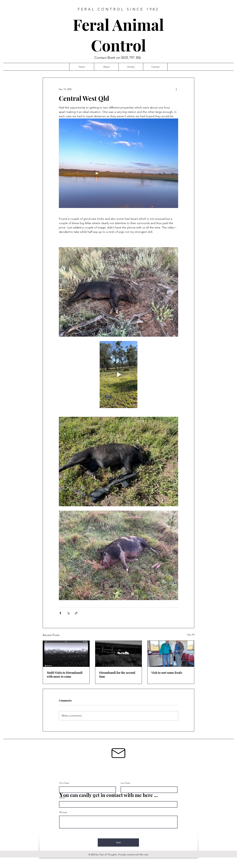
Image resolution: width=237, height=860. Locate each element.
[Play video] (118, 374)
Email (62, 797)
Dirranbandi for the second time (117, 674)
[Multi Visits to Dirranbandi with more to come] (66, 654)
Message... (64, 812)
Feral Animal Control (118, 34)
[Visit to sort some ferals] (171, 654)
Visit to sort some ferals (166, 673)
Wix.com (144, 854)
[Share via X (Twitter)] (68, 613)
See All (190, 634)
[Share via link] (76, 613)
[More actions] (176, 89)
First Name (64, 783)
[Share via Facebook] (60, 613)
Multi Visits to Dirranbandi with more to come (65, 674)
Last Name (125, 783)
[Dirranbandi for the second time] (118, 654)
